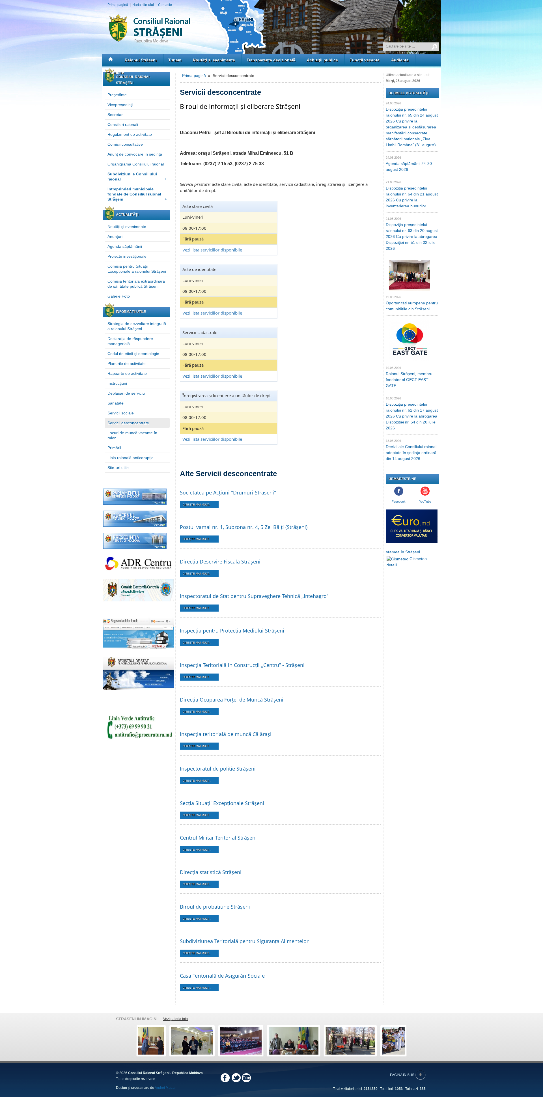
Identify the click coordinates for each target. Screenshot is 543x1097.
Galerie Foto (118, 296)
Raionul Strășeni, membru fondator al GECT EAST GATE (409, 379)
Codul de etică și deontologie (133, 353)
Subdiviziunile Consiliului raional (137, 176)
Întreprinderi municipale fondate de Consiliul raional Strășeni (137, 194)
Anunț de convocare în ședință (134, 154)
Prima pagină (117, 5)
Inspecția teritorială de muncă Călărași (226, 734)
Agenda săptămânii (124, 246)
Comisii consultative (125, 144)
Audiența (400, 60)
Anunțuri (114, 236)
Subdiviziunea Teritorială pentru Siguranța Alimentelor (244, 941)
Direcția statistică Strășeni (211, 872)
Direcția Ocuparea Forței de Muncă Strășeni (231, 699)
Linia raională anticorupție (130, 457)
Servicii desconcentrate (128, 423)
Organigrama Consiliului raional (135, 164)
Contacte (165, 5)
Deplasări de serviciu (126, 393)
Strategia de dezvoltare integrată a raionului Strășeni (136, 326)
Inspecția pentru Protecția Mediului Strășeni (232, 630)
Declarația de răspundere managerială (130, 341)
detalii (392, 565)
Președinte (117, 95)
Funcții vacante (365, 60)
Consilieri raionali (122, 124)
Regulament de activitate (129, 134)
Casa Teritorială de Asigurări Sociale (222, 975)
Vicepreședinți (120, 104)
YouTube (425, 501)
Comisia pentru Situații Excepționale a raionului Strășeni (136, 269)
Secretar (115, 114)
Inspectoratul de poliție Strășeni (218, 768)
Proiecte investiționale (126, 256)
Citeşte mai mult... (197, 504)
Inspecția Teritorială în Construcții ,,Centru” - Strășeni (242, 665)
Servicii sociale (120, 413)
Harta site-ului (143, 5)
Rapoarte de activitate (127, 373)
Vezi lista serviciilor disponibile (212, 250)
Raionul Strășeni (141, 60)
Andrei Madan (165, 1088)
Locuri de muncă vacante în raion (132, 435)
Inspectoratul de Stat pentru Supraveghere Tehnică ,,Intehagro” (254, 596)
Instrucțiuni (117, 383)
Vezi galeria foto (175, 1019)
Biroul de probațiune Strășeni (215, 906)
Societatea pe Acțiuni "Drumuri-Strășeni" (228, 492)
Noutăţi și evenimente (214, 60)
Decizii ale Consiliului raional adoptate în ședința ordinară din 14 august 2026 (411, 452)
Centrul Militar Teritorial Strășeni (218, 837)
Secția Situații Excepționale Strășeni (222, 803)
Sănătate (115, 403)
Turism (174, 60)
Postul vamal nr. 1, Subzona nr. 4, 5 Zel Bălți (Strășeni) (243, 527)
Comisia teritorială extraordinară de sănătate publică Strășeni (136, 284)
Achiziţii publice (322, 60)
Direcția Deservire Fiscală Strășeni (220, 561)
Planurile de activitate (126, 363)
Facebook (399, 501)
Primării (114, 448)
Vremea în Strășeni (403, 552)
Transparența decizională (271, 60)
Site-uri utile (118, 467)
